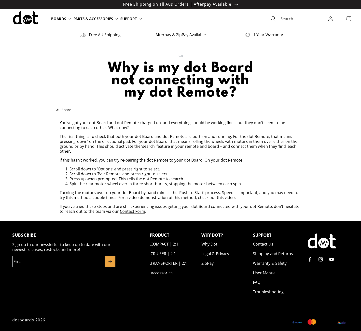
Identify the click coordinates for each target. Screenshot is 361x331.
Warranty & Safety (270, 263)
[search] (301, 16)
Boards (58, 18)
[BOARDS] (70, 19)
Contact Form (132, 211)
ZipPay (207, 263)
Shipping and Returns (273, 253)
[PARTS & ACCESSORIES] (116, 19)
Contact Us (263, 244)
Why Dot (209, 244)
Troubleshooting (268, 292)
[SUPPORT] (140, 19)
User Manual (265, 273)
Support (128, 18)
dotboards (23, 320)
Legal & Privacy (215, 253)
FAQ (256, 282)
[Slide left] (5, 35)
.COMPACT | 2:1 (164, 244)
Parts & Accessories (93, 18)
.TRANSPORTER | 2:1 (168, 263)
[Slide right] (355, 35)
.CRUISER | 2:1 (163, 253)
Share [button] (66, 109)
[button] (330, 19)
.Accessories (161, 273)
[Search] (273, 19)
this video (226, 197)
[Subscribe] (110, 261)
